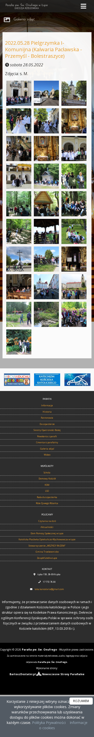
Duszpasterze (47, 424)
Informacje (47, 405)
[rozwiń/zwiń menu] (84, 6)
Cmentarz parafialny (47, 442)
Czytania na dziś (47, 521)
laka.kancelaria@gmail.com (49, 589)
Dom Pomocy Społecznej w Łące (47, 533)
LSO (47, 491)
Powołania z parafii (47, 436)
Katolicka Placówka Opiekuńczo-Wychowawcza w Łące (47, 539)
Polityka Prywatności (48, 722)
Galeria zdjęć (24, 19)
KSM (47, 484)
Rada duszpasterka (47, 497)
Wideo (47, 454)
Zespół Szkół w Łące (47, 558)
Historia (47, 411)
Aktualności (47, 527)
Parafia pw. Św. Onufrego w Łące (27, 7)
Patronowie (47, 417)
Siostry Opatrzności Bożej (47, 430)
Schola (47, 472)
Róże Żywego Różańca (47, 503)
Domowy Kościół (47, 478)
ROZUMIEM (81, 701)
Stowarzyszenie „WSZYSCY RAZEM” (47, 545)
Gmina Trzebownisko (47, 551)
